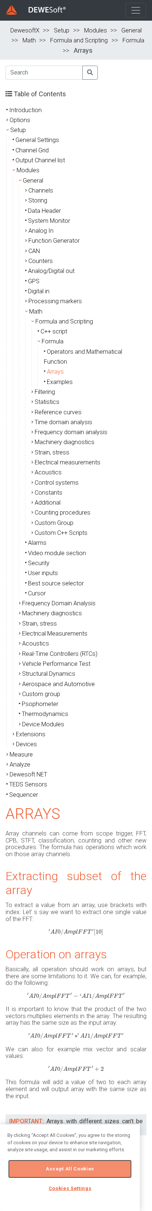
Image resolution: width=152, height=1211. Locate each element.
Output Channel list (40, 160)
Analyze (20, 764)
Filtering (45, 391)
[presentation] (76, 932)
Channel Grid (32, 150)
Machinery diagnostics (64, 442)
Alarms (37, 542)
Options (20, 120)
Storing (37, 200)
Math (29, 40)
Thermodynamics (45, 713)
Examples (60, 381)
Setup (61, 30)
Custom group (41, 694)
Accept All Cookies (70, 1169)
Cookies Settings (70, 1188)
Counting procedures (62, 512)
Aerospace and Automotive (58, 684)
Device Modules (43, 724)
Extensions (30, 734)
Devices (26, 744)
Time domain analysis (63, 422)
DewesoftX (24, 30)
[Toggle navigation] (135, 10)
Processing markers (55, 301)
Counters (40, 260)
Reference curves (58, 412)
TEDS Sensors (28, 784)
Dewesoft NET (28, 774)
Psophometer (40, 703)
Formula (133, 40)
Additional (48, 502)
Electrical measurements (67, 462)
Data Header (44, 210)
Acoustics (48, 472)
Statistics (47, 401)
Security (38, 563)
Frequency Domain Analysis (59, 603)
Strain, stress (52, 452)
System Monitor (49, 220)
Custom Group (54, 522)
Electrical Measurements (54, 633)
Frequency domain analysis (71, 432)
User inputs (43, 573)
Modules (95, 30)
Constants (48, 492)
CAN (34, 251)
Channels (40, 190)
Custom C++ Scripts (61, 532)
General (131, 30)
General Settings (37, 139)
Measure (21, 754)
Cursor (37, 593)
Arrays (55, 371)
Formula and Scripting (79, 40)
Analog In (40, 230)
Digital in (38, 291)
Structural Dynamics (48, 673)
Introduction (25, 110)
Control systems (57, 482)
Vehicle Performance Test (56, 663)
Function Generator (54, 240)
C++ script (54, 331)
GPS (33, 281)
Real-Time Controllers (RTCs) (59, 653)
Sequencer (23, 794)
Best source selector (56, 583)
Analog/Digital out (51, 270)
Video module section (57, 553)
